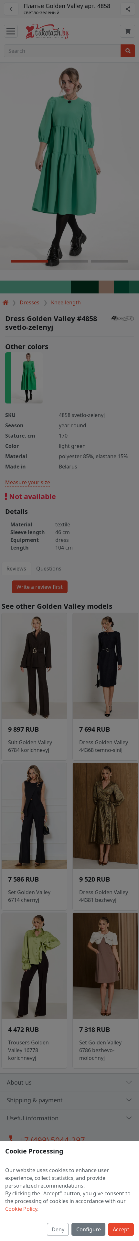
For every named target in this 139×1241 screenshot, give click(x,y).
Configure (88, 1229)
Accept (121, 1229)
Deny (58, 1229)
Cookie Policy (21, 1208)
